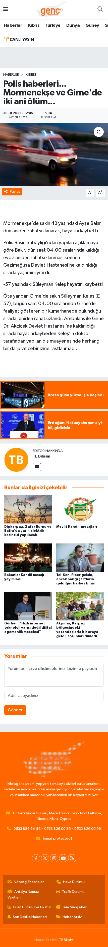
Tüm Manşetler (74, 907)
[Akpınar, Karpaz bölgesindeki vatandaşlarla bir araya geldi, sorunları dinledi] (80, 606)
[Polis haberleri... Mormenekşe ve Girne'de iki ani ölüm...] (54, 154)
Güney (92, 25)
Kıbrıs (33, 25)
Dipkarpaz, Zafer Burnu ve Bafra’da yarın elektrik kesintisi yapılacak (27, 531)
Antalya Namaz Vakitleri (23, 894)
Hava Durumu (74, 882)
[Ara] (100, 9)
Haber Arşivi (72, 917)
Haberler (13, 25)
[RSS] (72, 858)
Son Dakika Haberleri (30, 917)
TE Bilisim (41, 456)
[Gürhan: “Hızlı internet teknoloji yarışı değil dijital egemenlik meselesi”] (28, 606)
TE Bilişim (66, 940)
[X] (45, 858)
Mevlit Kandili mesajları (76, 526)
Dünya (73, 25)
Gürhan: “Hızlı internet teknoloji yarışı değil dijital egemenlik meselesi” (28, 628)
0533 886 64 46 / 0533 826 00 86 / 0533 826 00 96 (57, 829)
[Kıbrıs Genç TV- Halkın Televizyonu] (51, 9)
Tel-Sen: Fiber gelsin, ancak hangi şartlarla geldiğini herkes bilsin (75, 579)
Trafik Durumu (73, 892)
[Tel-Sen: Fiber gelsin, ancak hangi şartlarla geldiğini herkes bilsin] (80, 557)
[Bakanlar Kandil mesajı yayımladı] (28, 557)
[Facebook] (36, 858)
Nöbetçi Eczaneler (29, 882)
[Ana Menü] (5, 9)
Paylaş (15, 191)
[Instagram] (54, 858)
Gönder (15, 710)
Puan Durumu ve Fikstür (32, 907)
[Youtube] (63, 858)
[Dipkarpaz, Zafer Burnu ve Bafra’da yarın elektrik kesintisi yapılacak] (28, 509)
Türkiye (53, 25)
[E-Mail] (37, 467)
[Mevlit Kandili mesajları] (80, 509)
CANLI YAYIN (21, 39)
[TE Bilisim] (16, 460)
